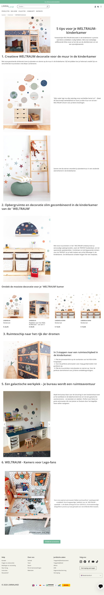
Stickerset (6, 323)
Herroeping (57, 573)
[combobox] (31, 6)
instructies (4, 570)
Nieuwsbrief (5, 573)
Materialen (31, 570)
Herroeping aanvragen (88, 568)
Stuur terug (5, 568)
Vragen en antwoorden (8, 563)
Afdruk (55, 565)
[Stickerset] (13, 305)
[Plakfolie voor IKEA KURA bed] (39, 305)
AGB (55, 568)
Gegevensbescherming (60, 570)
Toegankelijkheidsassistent (61, 560)
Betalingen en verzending (9, 565)
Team (29, 563)
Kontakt (4, 560)
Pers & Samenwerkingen (34, 568)
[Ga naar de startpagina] (8, 6)
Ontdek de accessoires (52, 542)
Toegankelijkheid (58, 563)
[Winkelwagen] (101, 6)
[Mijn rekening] (95, 6)
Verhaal (30, 560)
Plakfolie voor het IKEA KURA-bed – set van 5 (37, 324)
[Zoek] (47, 6)
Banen (29, 565)
